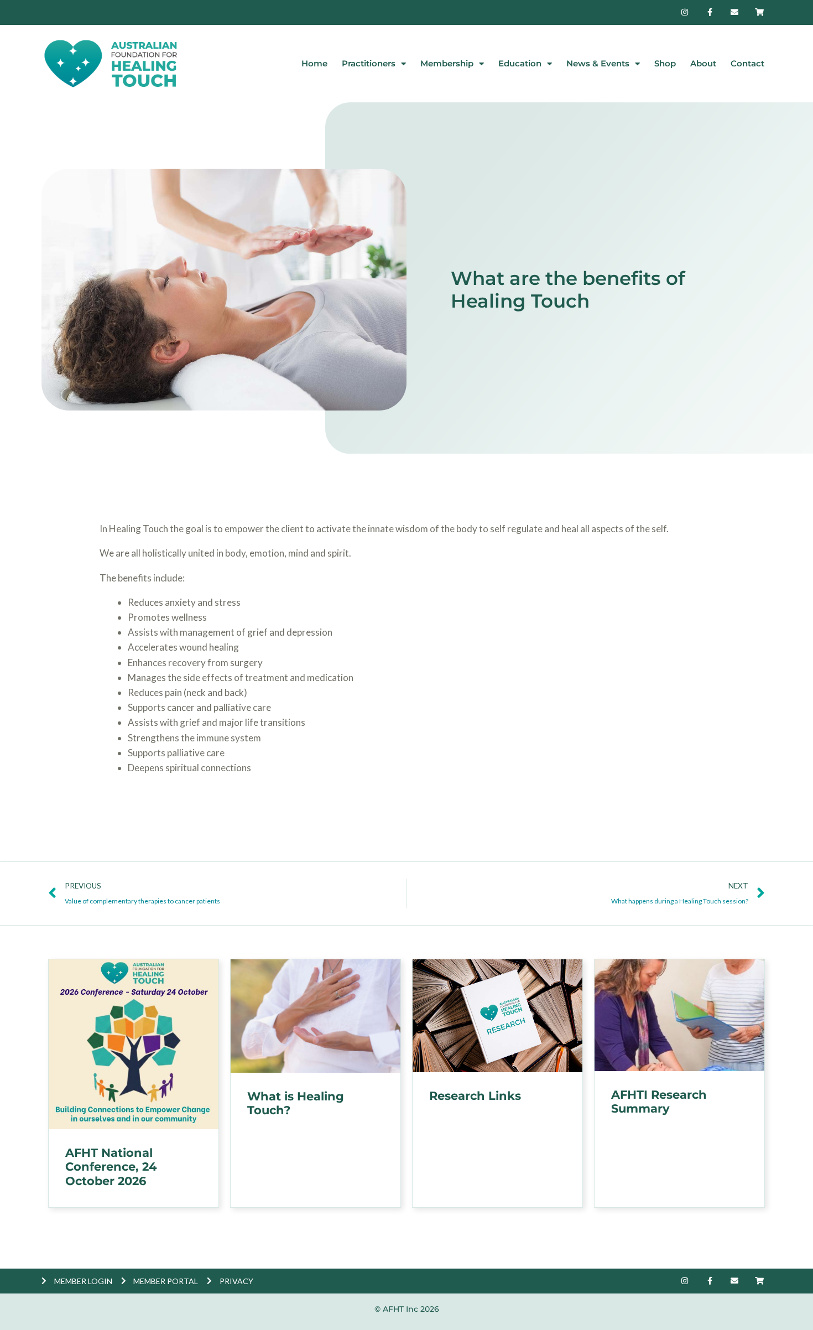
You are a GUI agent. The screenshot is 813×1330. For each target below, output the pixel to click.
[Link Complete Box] (133, 1083)
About (703, 63)
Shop (665, 63)
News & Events (597, 63)
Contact (747, 63)
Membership (446, 63)
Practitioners (368, 63)
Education (519, 63)
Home (314, 63)
